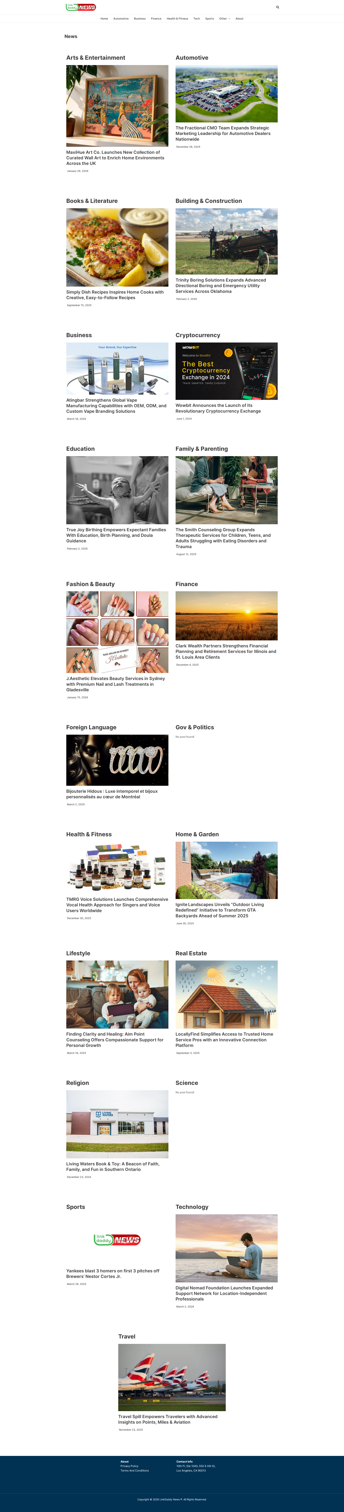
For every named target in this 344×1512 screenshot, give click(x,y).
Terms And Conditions (135, 1470)
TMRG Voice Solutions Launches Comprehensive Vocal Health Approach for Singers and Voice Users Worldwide (117, 905)
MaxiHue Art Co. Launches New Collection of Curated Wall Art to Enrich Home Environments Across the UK (115, 158)
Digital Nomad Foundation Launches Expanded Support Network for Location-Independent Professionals (224, 1293)
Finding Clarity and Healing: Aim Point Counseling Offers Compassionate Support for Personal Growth (115, 1039)
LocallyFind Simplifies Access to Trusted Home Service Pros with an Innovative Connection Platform (224, 1039)
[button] (278, 7)
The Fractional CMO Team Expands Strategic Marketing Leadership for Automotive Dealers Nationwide (223, 133)
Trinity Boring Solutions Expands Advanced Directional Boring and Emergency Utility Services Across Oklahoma (221, 285)
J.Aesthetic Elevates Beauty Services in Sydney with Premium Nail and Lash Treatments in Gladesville (115, 684)
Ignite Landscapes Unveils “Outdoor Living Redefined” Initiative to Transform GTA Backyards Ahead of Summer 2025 (220, 910)
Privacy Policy (129, 1466)
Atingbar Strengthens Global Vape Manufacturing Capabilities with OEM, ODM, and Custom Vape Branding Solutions (116, 406)
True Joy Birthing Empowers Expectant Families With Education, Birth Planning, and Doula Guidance (116, 535)
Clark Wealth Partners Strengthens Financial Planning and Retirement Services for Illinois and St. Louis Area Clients (226, 651)
